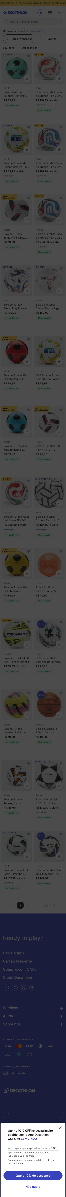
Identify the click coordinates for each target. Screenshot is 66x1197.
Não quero (32, 1186)
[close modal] (60, 1128)
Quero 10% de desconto (33, 1175)
